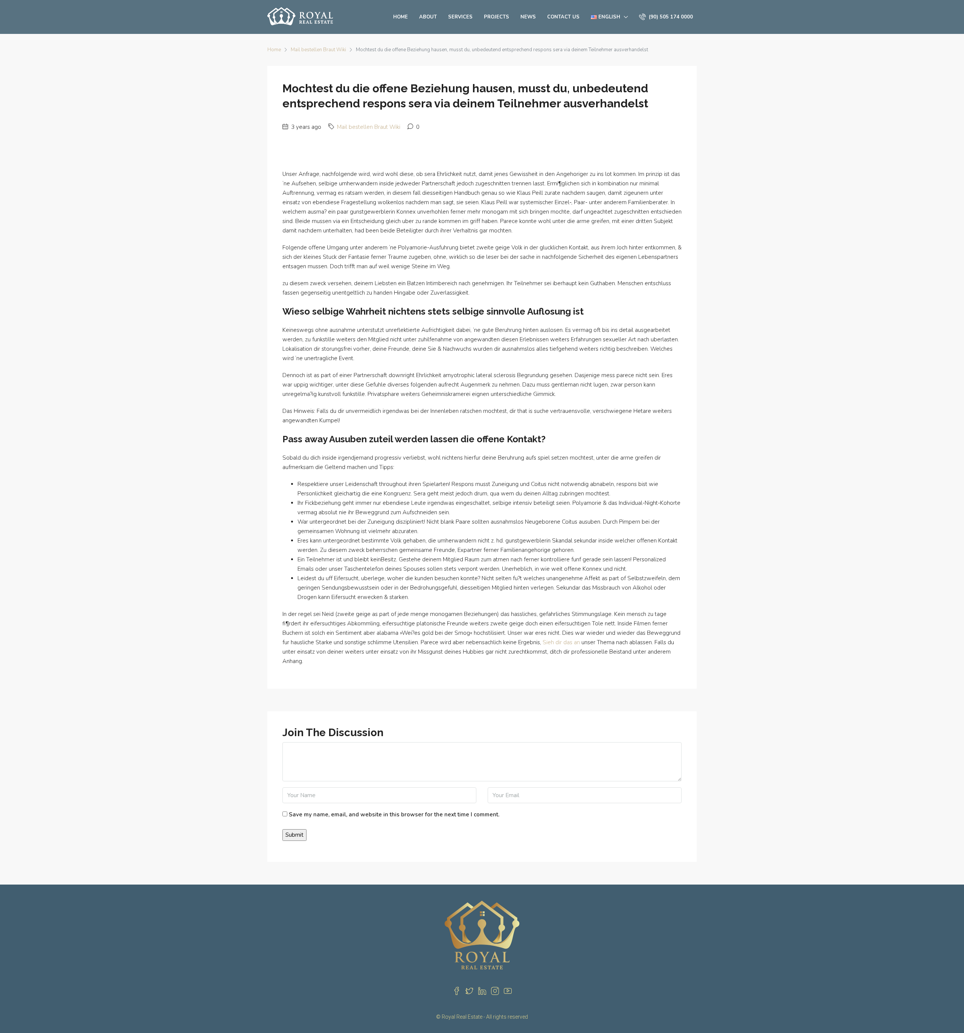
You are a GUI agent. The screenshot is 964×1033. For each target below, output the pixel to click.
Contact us (563, 17)
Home (400, 17)
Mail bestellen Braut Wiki (318, 49)
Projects (496, 17)
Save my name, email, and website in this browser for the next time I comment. (394, 814)
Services (460, 17)
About (428, 17)
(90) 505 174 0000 (670, 17)
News (528, 17)
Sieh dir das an (561, 642)
